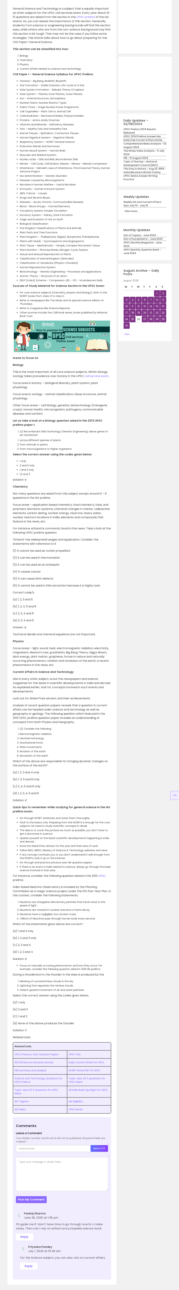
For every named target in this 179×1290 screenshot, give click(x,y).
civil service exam (96, 376)
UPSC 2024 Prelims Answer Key (142, 136)
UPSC (102, 876)
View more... (131, 211)
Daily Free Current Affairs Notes (142, 140)
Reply (24, 1237)
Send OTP (99, 1148)
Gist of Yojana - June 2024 (139, 235)
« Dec (126, 334)
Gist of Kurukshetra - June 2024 (143, 239)
